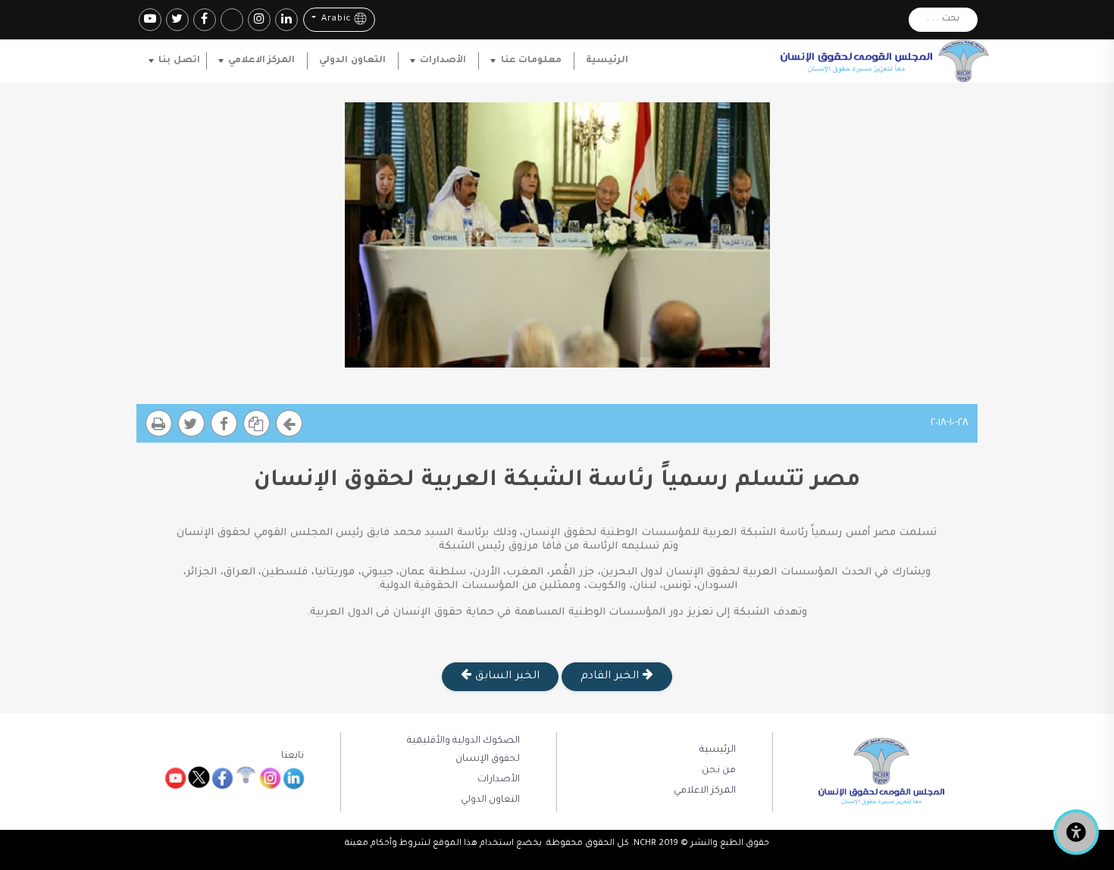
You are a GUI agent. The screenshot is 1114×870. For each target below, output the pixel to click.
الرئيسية (607, 60)
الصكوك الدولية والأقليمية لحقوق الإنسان (463, 750)
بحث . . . (943, 19)
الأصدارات (443, 60)
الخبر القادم (611, 677)
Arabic (334, 20)
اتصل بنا (178, 60)
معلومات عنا (531, 60)
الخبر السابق (505, 677)
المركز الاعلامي (261, 60)
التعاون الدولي (352, 60)
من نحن (719, 770)
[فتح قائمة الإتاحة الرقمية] (1076, 832)
